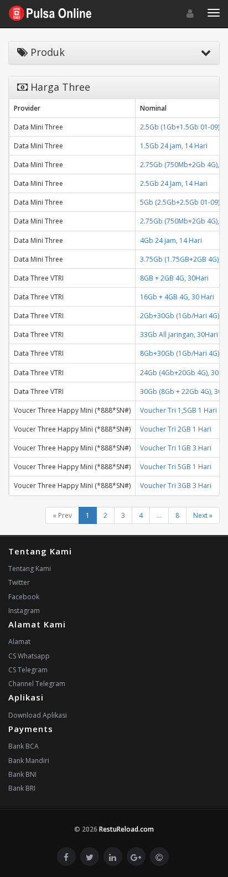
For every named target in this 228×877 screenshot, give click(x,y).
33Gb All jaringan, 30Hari (179, 334)
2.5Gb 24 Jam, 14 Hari (174, 183)
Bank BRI (21, 788)
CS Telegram (28, 669)
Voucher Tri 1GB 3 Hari (175, 448)
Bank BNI (22, 774)
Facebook (23, 596)
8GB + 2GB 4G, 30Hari (174, 278)
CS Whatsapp (29, 656)
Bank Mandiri (28, 760)
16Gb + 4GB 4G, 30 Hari (177, 297)
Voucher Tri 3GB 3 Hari (175, 485)
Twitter (19, 582)
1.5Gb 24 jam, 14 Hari (174, 146)
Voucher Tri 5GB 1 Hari (175, 466)
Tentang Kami (29, 568)
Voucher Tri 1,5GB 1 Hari (178, 410)
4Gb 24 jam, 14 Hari (171, 240)
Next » (203, 515)
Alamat (19, 641)
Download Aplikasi (37, 715)
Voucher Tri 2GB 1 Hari (175, 429)
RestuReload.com (126, 829)
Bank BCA (23, 746)
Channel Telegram (36, 683)
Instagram (24, 610)
